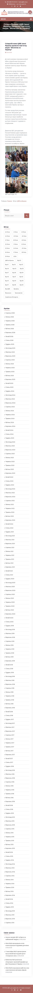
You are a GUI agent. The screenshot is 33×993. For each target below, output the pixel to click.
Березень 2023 (10, 473)
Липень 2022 (10, 504)
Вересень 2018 (10, 684)
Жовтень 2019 (10, 633)
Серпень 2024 (10, 407)
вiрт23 (21, 264)
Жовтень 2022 (10, 493)
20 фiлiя (7, 232)
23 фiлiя (23, 232)
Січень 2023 (9, 481)
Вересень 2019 (10, 637)
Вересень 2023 (10, 450)
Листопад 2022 (10, 489)
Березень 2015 (10, 848)
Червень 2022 (10, 508)
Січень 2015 (9, 856)
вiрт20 (19, 260)
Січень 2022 (9, 528)
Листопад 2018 (10, 676)
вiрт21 (6, 264)
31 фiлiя (16, 244)
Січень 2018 (9, 715)
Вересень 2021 (10, 543)
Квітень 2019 (9, 657)
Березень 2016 (10, 801)
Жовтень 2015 (10, 821)
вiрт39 (21, 285)
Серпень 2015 (10, 829)
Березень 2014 (10, 895)
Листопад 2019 (10, 629)
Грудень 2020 (10, 579)
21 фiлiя (16, 232)
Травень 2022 (10, 512)
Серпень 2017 (10, 735)
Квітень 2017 (9, 751)
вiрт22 (14, 264)
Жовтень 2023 (10, 446)
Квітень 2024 (10, 422)
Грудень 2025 (10, 344)
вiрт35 (14, 280)
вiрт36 (21, 280)
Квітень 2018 (9, 704)
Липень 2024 (10, 411)
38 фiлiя (24, 252)
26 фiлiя (24, 236)
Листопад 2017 (10, 723)
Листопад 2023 (10, 442)
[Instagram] (15, 6)
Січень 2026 (9, 340)
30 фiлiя (7, 244)
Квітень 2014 (10, 891)
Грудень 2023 (10, 438)
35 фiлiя (24, 248)
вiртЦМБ (7, 289)
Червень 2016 (10, 790)
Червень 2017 (10, 743)
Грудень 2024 (10, 391)
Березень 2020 (10, 614)
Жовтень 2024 (10, 399)
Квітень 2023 (10, 469)
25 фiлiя (16, 236)
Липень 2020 (10, 598)
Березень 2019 (10, 661)
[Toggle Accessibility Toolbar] (30, 12)
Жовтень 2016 (10, 774)
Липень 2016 (9, 786)
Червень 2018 (10, 696)
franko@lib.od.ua (23, 2)
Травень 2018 (10, 700)
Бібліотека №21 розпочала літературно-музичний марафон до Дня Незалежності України (17, 962)
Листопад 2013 (10, 911)
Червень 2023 (10, 461)
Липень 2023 (10, 457)
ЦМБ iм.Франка (21, 201)
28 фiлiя (15, 240)
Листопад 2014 (10, 864)
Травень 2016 (10, 794)
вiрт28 (14, 272)
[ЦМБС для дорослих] (16, 12)
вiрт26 (22, 268)
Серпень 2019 (10, 641)
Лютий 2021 (9, 571)
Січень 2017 (9, 762)
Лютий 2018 (9, 712)
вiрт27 (7, 272)
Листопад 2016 (10, 770)
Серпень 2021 (10, 547)
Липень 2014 (10, 880)
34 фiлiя (15, 248)
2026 (14, 256)
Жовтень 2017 (10, 727)
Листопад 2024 (10, 395)
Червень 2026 (10, 321)
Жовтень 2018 (10, 680)
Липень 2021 (9, 551)
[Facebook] (12, 6)
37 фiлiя (15, 252)
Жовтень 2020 (10, 586)
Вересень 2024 (10, 403)
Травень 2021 (10, 559)
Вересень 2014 (10, 872)
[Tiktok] (17, 6)
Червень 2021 (10, 555)
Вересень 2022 (10, 497)
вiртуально (8, 293)
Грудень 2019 (10, 626)
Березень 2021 (10, 567)
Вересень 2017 (10, 731)
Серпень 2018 (10, 688)
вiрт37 (7, 285)
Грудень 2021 (10, 532)
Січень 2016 (9, 809)
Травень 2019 (10, 653)
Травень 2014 (10, 887)
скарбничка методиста (11, 297)
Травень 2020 (10, 606)
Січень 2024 (9, 434)
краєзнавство (18, 293)
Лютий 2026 (9, 336)
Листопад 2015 (10, 817)
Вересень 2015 (10, 825)
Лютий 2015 (9, 852)
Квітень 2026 (10, 328)
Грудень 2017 (10, 719)
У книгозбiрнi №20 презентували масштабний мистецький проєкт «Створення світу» (16, 954)
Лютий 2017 (9, 758)
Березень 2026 (10, 332)
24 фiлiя (7, 236)
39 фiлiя (7, 256)
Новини (9, 201)
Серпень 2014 (10, 876)
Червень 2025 (10, 368)
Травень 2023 (10, 465)
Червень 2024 (10, 415)
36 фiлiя (7, 252)
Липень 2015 (9, 833)
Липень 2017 (9, 739)
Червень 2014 (10, 883)
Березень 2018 (10, 708)
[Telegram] (20, 6)
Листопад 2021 (10, 536)
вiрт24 (7, 268)
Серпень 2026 (10, 313)
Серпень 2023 (10, 454)
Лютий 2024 (9, 430)
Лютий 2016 (9, 805)
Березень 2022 (10, 520)
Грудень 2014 (10, 860)
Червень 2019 (10, 649)
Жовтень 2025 (10, 352)
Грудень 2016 (10, 766)
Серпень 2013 (10, 923)
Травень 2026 (10, 325)
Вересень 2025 (10, 356)
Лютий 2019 (9, 665)
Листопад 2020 (10, 583)
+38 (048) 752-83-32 (12, 2)
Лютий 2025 (9, 383)
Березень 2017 (10, 754)
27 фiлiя (7, 240)
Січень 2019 (9, 668)
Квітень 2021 (9, 563)
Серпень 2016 (10, 782)
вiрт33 (7, 280)
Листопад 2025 (10, 348)
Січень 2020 (9, 622)
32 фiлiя (23, 244)
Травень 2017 (10, 747)
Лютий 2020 (9, 618)
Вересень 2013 (10, 919)
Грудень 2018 (10, 672)
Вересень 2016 (10, 778)
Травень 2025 (10, 371)
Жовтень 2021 (10, 540)
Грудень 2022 (10, 485)
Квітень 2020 (10, 610)
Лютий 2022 (9, 524)
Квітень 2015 (9, 844)
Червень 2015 (10, 837)
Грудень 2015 (10, 813)
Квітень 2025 (10, 375)
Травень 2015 (10, 840)
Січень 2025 (9, 387)
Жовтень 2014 (10, 868)
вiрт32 (21, 276)
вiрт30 (7, 276)
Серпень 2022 (10, 500)
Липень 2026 (10, 317)
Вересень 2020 (10, 590)
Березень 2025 (10, 379)
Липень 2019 (9, 645)
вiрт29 (21, 272)
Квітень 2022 (10, 516)
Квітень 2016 (9, 797)
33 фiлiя (7, 248)
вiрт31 (14, 276)
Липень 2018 (9, 692)
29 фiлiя (24, 240)
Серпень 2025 (10, 360)
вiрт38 (14, 285)
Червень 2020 (10, 602)
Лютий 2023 (9, 477)
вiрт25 (14, 268)
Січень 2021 (9, 575)
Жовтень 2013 (10, 915)
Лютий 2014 (9, 899)
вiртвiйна (16, 289)
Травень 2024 (10, 418)
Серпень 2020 (10, 594)
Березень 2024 (10, 426)
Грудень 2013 (10, 907)
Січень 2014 (9, 903)
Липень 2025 (10, 364)
